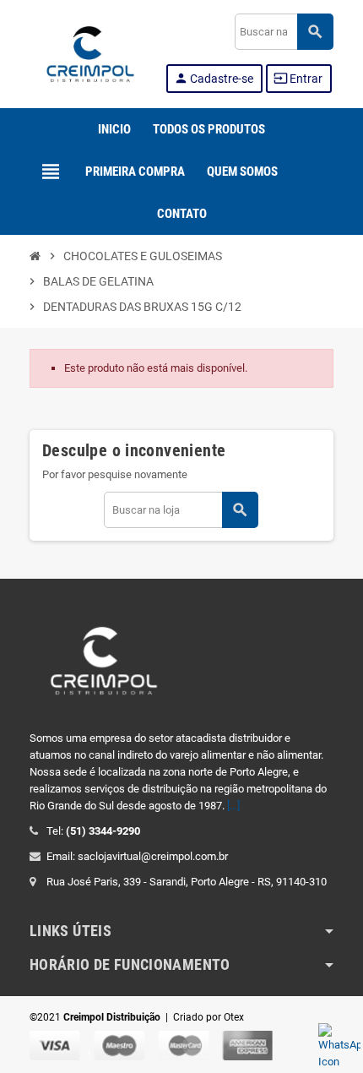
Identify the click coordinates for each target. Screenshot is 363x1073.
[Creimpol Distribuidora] (90, 52)
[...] (233, 805)
